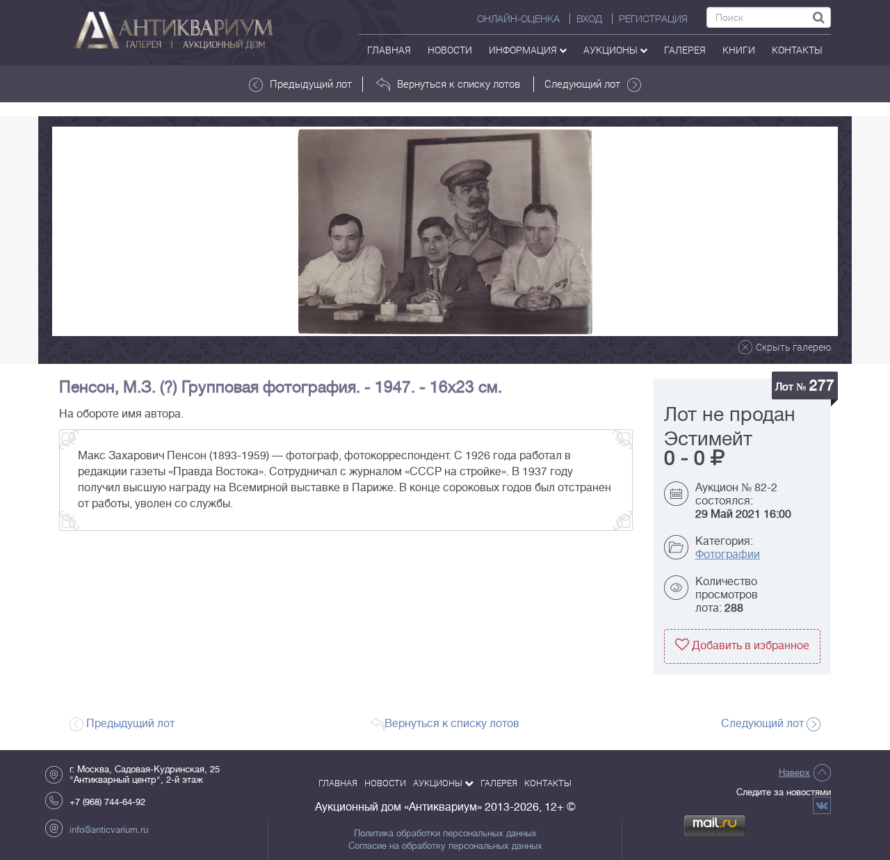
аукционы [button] (611, 49)
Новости (450, 49)
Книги (738, 49)
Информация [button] (524, 49)
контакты (797, 49)
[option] (445, 231)
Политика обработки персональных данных (445, 833)
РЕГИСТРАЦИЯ (653, 18)
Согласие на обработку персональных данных (445, 846)
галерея (685, 49)
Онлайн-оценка (518, 18)
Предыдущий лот (311, 83)
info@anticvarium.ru (109, 830)
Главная (389, 49)
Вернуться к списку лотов (458, 83)
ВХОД (589, 18)
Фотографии (727, 554)
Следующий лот (582, 83)
